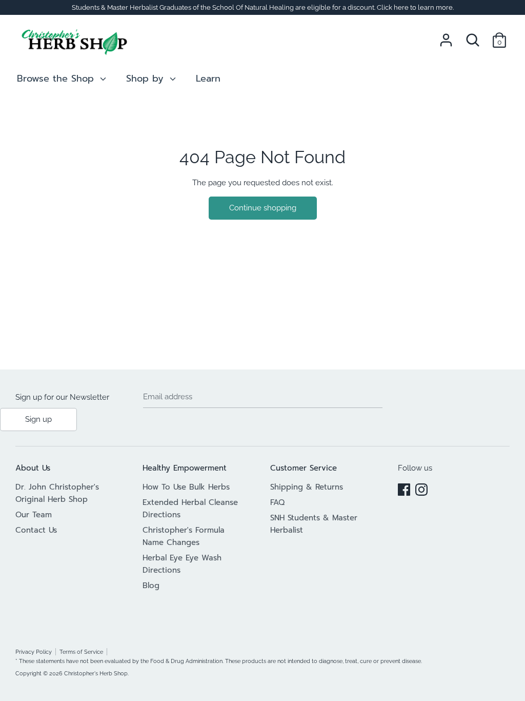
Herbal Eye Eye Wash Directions (182, 564)
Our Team (33, 514)
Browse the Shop (57, 78)
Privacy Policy (33, 651)
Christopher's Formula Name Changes (184, 536)
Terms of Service (81, 651)
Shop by (146, 78)
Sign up (38, 419)
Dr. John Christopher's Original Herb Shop (57, 493)
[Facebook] (404, 488)
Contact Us (36, 530)
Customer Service (303, 468)
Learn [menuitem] (208, 78)
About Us (32, 468)
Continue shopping (262, 207)
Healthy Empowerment (185, 468)
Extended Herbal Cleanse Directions (190, 508)
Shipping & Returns (306, 487)
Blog (151, 585)
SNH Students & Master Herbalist (313, 524)
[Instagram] (421, 488)
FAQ (277, 502)
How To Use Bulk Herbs (186, 487)
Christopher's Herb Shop (96, 673)
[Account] (446, 36)
